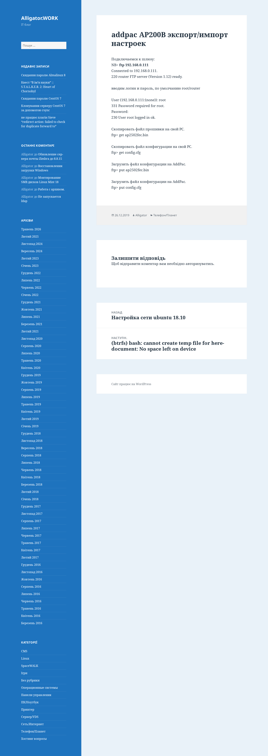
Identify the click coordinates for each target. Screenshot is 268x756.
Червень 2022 (31, 288)
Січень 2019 (29, 426)
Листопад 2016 (31, 572)
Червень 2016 (31, 601)
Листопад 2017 (31, 514)
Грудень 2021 (31, 302)
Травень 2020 (31, 360)
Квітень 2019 (30, 412)
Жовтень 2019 (31, 382)
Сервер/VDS (29, 717)
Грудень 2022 (31, 273)
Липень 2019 (30, 397)
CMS (24, 651)
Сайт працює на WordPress (131, 384)
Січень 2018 (29, 499)
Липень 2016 (30, 594)
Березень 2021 (31, 324)
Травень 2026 (31, 229)
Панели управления (36, 695)
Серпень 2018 (31, 455)
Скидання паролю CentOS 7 (41, 98)
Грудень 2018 (31, 433)
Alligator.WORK (39, 18)
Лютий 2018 (30, 492)
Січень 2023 (29, 266)
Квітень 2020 (30, 368)
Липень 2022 (30, 280)
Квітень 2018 (30, 477)
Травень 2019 (31, 404)
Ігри (24, 673)
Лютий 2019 (30, 419)
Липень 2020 (30, 353)
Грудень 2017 (31, 506)
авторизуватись (199, 263)
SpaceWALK (29, 666)
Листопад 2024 (31, 244)
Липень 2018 (30, 463)
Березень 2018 (31, 484)
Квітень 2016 (30, 616)
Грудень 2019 (31, 375)
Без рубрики (30, 680)
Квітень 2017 (30, 550)
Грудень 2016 (31, 565)
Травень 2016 (31, 608)
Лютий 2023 (30, 258)
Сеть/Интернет (32, 724)
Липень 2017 (30, 528)
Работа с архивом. (51, 189)
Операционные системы (39, 688)
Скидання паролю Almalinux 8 (43, 75)
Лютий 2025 (30, 236)
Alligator (141, 215)
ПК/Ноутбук (30, 702)
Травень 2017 (31, 543)
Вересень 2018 (31, 448)
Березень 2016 (31, 623)
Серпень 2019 (31, 390)
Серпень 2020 (31, 346)
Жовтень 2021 (31, 309)
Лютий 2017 (30, 557)
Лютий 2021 (30, 331)
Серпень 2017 (31, 521)
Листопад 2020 (31, 339)
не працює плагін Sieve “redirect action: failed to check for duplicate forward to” (43, 121)
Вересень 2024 (31, 251)
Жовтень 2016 (31, 579)
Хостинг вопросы (34, 739)
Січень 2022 (29, 295)
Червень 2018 (31, 470)
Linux (25, 658)
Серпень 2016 (31, 587)
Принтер (27, 709)
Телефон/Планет (33, 731)
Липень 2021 (30, 317)
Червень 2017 (31, 536)
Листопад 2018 (31, 441)
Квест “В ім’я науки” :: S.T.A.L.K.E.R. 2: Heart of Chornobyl (38, 86)
